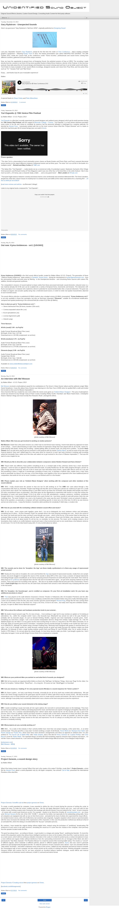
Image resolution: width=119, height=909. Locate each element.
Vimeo (41, 802)
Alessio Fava (13, 126)
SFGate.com (73, 173)
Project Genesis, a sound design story (19, 759)
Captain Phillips (75, 734)
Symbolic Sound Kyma (39, 277)
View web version (45, 903)
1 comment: (22, 102)
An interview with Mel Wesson (15, 379)
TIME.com (36, 165)
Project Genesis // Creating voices (12, 882)
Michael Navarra (10, 814)
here (44, 128)
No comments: (22, 234)
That (6, 597)
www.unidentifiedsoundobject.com (21, 364)
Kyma (67, 842)
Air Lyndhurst (14, 579)
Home (44, 900)
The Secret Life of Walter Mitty (19, 734)
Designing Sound (59, 28)
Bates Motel (17, 736)
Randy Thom (27, 53)
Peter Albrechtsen (32, 98)
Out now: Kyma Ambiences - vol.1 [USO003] (22, 245)
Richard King (61, 600)
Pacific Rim (17, 732)
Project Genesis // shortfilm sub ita (12, 802)
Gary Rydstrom (27, 52)
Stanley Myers (61, 450)
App (47, 574)
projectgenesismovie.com (75, 277)
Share (3, 105)
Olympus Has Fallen (78, 731)
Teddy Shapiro (38, 734)
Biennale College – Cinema (44, 122)
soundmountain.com (73, 812)
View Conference (64, 52)
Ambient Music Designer (62, 392)
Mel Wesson (5, 386)
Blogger (48, 907)
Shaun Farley (18, 98)
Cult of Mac (66, 770)
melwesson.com (6, 742)
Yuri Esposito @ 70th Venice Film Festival (21, 113)
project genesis (32, 802)
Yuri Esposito (5, 120)
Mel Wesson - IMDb (7, 744)
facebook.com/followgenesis (10, 886)
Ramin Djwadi (6, 732)
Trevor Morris (64, 731)
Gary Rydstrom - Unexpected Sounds (19, 24)
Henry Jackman (62, 734)
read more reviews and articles (11, 184)
